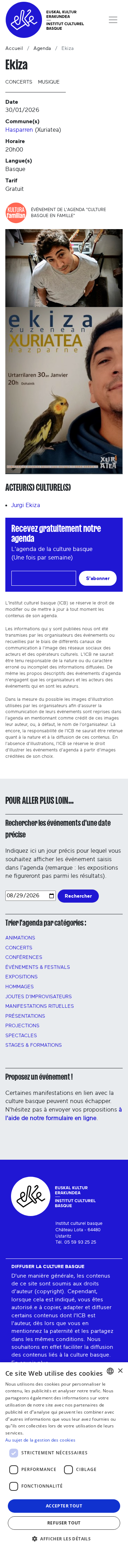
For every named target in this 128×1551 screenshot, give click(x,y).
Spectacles (21, 1035)
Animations (20, 938)
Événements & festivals (37, 967)
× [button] (120, 1371)
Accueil (14, 48)
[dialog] (64, 1456)
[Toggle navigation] (113, 20)
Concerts (18, 82)
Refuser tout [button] (64, 1523)
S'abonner (98, 578)
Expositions (21, 977)
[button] (64, 1538)
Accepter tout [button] (64, 1506)
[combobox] (110, 1371)
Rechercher (78, 896)
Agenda (42, 48)
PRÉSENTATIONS (25, 1016)
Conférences (23, 957)
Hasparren (19, 130)
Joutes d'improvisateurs (38, 996)
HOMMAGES (19, 986)
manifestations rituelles (39, 1006)
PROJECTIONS (22, 1025)
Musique (49, 82)
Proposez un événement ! (39, 1077)
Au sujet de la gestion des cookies (40, 1440)
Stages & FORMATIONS (33, 1045)
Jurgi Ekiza (25, 505)
